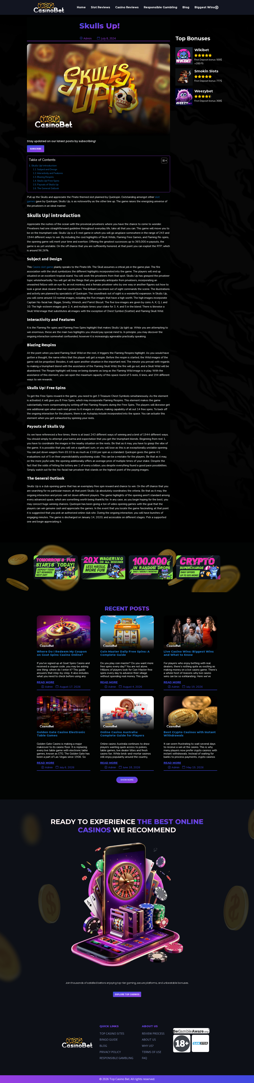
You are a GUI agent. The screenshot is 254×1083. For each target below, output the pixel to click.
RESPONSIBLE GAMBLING (116, 1058)
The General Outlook (48, 188)
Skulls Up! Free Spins (48, 180)
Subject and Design (47, 169)
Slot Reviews (100, 7)
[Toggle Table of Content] (162, 160)
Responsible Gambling (160, 7)
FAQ (144, 1058)
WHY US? (148, 1046)
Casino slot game (42, 267)
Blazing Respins (45, 177)
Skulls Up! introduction (44, 165)
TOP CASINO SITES (112, 1033)
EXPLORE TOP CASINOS (127, 994)
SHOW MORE (127, 780)
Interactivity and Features (50, 173)
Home (81, 7)
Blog (185, 7)
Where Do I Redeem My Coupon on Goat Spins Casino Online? (62, 653)
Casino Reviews (127, 7)
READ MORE (45, 682)
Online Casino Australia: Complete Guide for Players (122, 734)
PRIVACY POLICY (110, 1052)
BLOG (103, 1046)
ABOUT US (149, 1039)
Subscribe (35, 148)
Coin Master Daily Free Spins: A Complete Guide (125, 653)
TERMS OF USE (151, 1052)
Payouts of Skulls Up (48, 184)
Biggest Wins (205, 7)
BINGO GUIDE (109, 1039)
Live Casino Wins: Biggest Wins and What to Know (189, 653)
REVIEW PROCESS (153, 1033)
